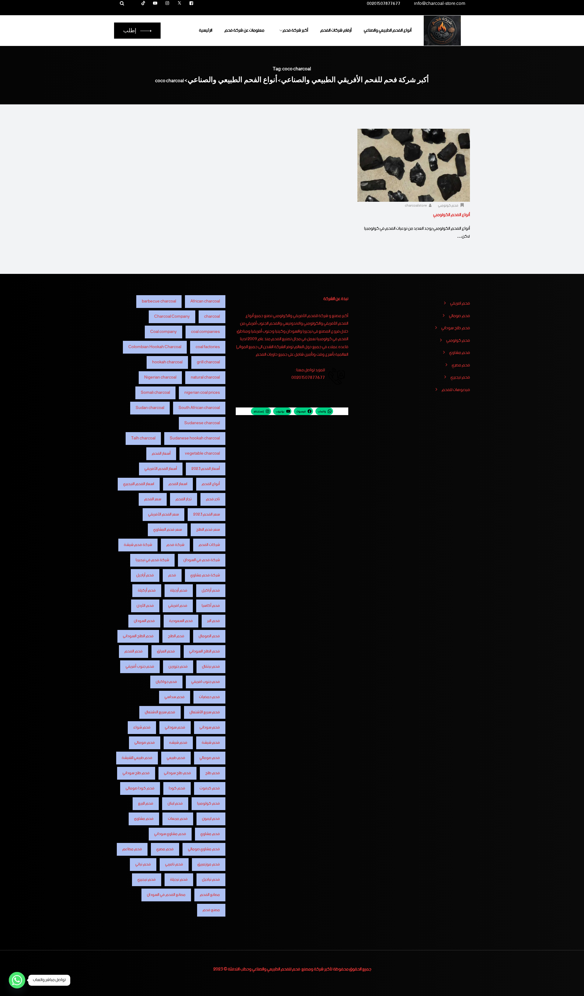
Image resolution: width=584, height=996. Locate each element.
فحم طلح (212, 773)
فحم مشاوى (144, 819)
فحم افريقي (460, 304)
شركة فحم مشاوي (205, 575)
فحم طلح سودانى (177, 773)
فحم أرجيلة (178, 590)
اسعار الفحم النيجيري (138, 484)
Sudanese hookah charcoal (195, 438)
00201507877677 (383, 4)
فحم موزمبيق (208, 864)
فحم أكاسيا (211, 606)
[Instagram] (167, 3)
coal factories (208, 347)
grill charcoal (208, 362)
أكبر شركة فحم (295, 30)
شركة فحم (175, 545)
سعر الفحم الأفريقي (163, 514)
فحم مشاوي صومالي (204, 849)
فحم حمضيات (209, 697)
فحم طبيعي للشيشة (137, 758)
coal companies (205, 332)
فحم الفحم (133, 651)
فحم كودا (177, 788)
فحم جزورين (178, 667)
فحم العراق (166, 651)
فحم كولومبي (448, 205)
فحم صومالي (459, 316)
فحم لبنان (175, 804)
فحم (172, 575)
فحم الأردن (145, 606)
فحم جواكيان (166, 682)
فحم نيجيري (460, 378)
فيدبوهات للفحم (456, 390)
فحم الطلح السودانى (138, 636)
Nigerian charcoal (160, 377)
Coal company (163, 332)
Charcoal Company (172, 317)
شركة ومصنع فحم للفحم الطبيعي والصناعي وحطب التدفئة (276, 969)
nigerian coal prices (202, 393)
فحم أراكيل (211, 590)
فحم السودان (144, 621)
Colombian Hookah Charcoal (154, 347)
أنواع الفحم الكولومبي (451, 214)
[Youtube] (155, 3)
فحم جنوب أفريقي (140, 667)
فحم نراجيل (211, 880)
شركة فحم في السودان (201, 560)
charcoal (212, 317)
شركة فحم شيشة (138, 545)
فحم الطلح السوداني (204, 651)
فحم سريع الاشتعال (160, 712)
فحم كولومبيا (208, 804)
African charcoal (205, 301)
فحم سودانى (210, 727)
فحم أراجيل (145, 575)
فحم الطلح (176, 636)
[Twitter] (179, 3)
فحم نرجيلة (179, 880)
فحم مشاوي (459, 353)
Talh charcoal (143, 438)
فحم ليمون (211, 819)
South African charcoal (199, 408)
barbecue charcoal (159, 301)
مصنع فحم (211, 910)
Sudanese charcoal (202, 423)
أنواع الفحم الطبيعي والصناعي (388, 30)
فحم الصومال (209, 636)
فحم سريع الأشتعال (204, 712)
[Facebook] (191, 3)
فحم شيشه (178, 743)
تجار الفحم (184, 499)
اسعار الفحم (178, 484)
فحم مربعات (178, 819)
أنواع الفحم (211, 484)
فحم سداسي (175, 697)
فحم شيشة (211, 743)
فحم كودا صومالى (140, 788)
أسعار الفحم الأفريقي (160, 469)
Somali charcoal (155, 393)
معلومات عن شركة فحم (244, 30)
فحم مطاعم (132, 849)
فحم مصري (461, 365)
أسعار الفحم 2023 (205, 469)
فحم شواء (142, 727)
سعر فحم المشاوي (167, 530)
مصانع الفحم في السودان (166, 895)
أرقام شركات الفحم (336, 30)
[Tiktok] (143, 3)
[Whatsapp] (17, 980)
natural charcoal (205, 377)
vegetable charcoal (202, 454)
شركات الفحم (209, 545)
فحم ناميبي (174, 864)
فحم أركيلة (147, 590)
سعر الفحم (152, 499)
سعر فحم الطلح (208, 530)
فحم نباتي (143, 864)
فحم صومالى (144, 743)
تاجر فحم (213, 499)
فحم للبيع (145, 804)
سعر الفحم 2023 (206, 514)
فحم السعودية (181, 621)
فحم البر (213, 621)
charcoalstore (416, 205)
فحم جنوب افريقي (205, 682)
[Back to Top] (571, 986)
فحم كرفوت (210, 788)
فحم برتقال (211, 667)
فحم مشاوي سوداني (170, 834)
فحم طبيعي (176, 758)
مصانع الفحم (210, 895)
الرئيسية (205, 30)
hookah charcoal (167, 362)
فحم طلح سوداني (455, 328)
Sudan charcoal (150, 408)
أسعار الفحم (161, 454)
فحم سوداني (175, 727)
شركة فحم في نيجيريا (152, 560)
